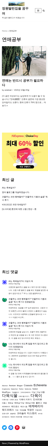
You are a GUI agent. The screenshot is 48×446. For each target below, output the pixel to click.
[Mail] (23, 427)
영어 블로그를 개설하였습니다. (16, 192)
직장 (16, 410)
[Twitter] (4, 427)
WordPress (6, 392)
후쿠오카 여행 (28, 417)
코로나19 (5, 413)
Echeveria (40, 385)
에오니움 (23, 407)
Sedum (35, 389)
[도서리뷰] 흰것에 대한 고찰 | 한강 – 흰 (19, 209)
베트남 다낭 (19, 403)
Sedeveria (28, 389)
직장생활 (23, 410)
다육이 (36, 395)
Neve (4, 443)
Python (21, 389)
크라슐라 (21, 413)
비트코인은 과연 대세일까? (14, 204)
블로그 (39, 403)
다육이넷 (5, 399)
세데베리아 (6, 406)
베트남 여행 (30, 403)
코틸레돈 (13, 413)
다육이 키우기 (25, 399)
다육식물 (9, 395)
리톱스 (4, 403)
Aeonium (12, 386)
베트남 (10, 403)
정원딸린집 (30, 302)
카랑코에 (38, 410)
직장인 (30, 410)
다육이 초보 (14, 399)
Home (4, 31)
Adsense (5, 385)
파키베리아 (5, 417)
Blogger (20, 385)
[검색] (44, 11)
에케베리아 (36, 406)
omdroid (8, 90)
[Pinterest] (17, 427)
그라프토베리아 (25, 392)
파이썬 (40, 413)
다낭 (33, 392)
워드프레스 (8, 409)
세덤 (45, 403)
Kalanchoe (14, 389)
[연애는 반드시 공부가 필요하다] (24, 61)
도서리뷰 (37, 399)
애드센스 (15, 406)
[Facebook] (10, 427)
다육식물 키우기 (24, 396)
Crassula (28, 385)
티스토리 (32, 413)
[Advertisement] (24, 240)
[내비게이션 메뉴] (38, 10)
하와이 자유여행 (16, 417)
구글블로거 (15, 392)
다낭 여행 (41, 392)
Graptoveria (6, 389)
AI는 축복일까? (8, 188)
